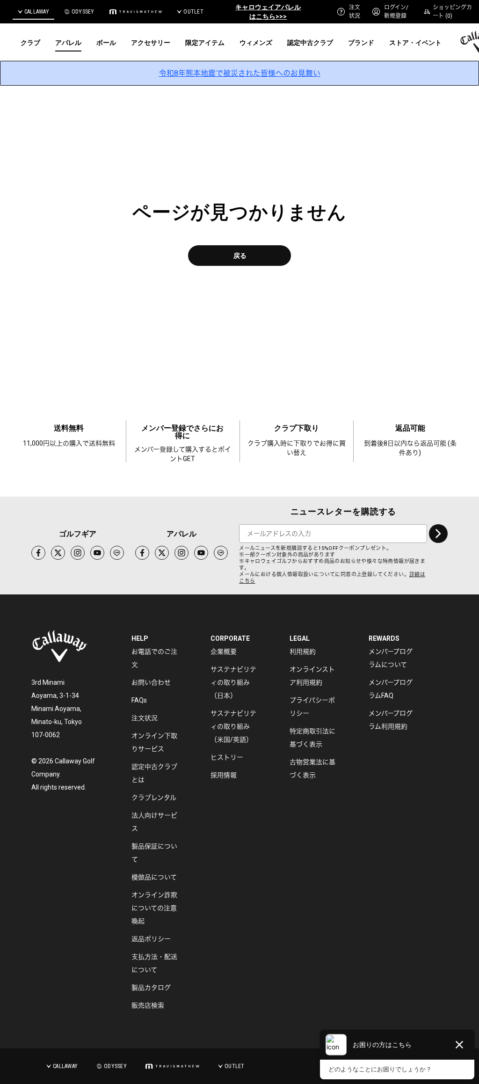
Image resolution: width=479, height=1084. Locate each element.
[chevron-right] (438, 533)
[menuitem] (349, 12)
